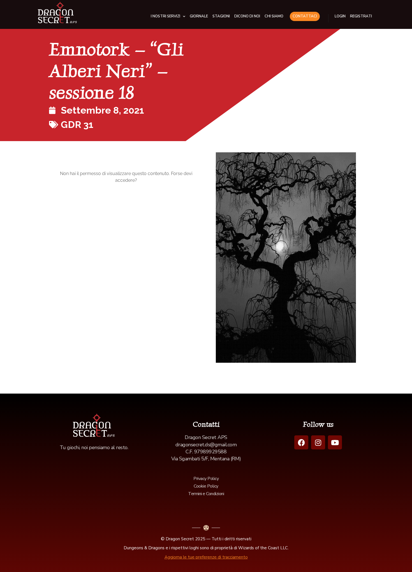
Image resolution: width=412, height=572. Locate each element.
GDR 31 (77, 124)
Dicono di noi (247, 16)
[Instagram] (318, 442)
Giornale (199, 16)
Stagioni (221, 16)
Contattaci (305, 16)
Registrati (361, 16)
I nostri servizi (165, 16)
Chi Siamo (274, 16)
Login (340, 16)
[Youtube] (335, 442)
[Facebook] (301, 442)
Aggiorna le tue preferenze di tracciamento (206, 557)
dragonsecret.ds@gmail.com (206, 444)
